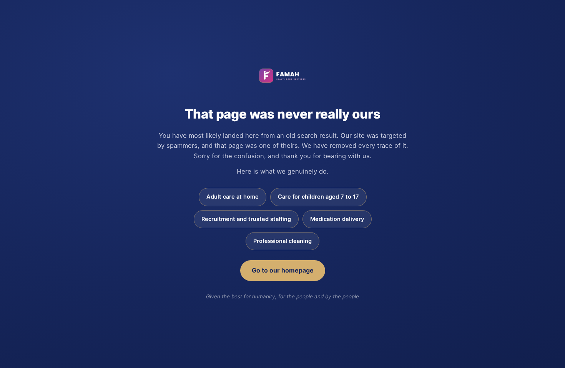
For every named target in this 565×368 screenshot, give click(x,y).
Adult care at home (232, 196)
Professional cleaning (282, 241)
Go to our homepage (283, 270)
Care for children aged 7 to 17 (318, 196)
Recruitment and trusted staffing (246, 219)
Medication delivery (337, 219)
